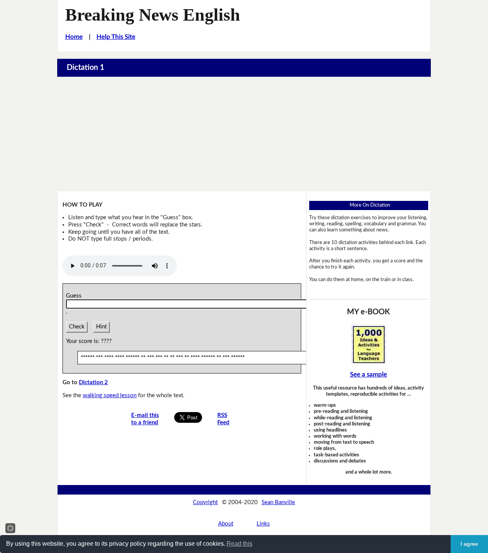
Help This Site (115, 37)
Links (263, 524)
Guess (75, 296)
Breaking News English (152, 14)
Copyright (205, 502)
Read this (239, 543)
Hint (101, 327)
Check (77, 327)
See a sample (368, 374)
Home (74, 37)
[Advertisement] (244, 134)
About (225, 524)
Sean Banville (278, 502)
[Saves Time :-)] (368, 343)
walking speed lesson (109, 395)
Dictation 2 (93, 382)
